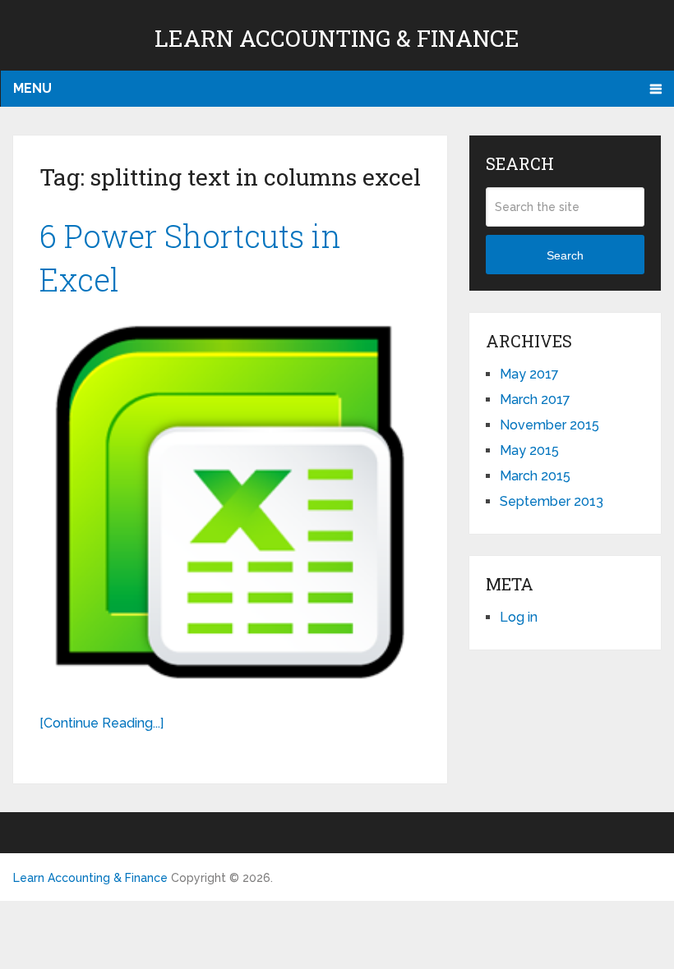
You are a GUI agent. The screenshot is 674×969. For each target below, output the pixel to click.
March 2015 (535, 476)
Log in (519, 617)
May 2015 (529, 450)
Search (565, 255)
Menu (32, 88)
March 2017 (535, 399)
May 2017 (529, 374)
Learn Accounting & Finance (337, 38)
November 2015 (549, 425)
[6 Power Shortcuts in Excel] (230, 502)
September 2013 (551, 501)
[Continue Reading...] (101, 723)
